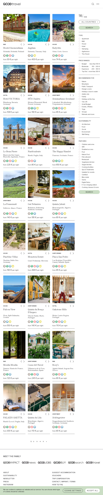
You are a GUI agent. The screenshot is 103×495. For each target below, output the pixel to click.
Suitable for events (88, 172)
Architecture (86, 124)
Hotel (83, 46)
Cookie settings (72, 490)
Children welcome (88, 144)
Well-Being (85, 134)
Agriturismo (86, 51)
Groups (84, 112)
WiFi (83, 147)
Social (84, 129)
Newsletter (8, 478)
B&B (83, 41)
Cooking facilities (87, 167)
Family (84, 96)
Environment (86, 132)
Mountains (85, 84)
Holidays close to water (90, 91)
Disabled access (87, 149)
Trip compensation (61, 478)
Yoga (83, 109)
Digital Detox (86, 182)
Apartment (85, 39)
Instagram (8, 484)
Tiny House (85, 54)
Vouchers (56, 475)
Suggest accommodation (63, 472)
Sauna (84, 180)
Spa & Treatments (88, 169)
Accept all (92, 490)
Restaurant (85, 159)
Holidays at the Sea (88, 99)
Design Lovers (87, 89)
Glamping (85, 49)
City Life (84, 102)
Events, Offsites (87, 107)
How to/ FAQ (57, 484)
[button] (98, 4)
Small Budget (86, 104)
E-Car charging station (89, 185)
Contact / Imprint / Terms (63, 481)
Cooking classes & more (90, 187)
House (84, 44)
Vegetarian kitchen (88, 162)
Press (6, 481)
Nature (84, 81)
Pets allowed (86, 157)
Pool (83, 152)
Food (83, 127)
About (6, 472)
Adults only (85, 94)
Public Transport (87, 86)
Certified (85, 175)
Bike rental (85, 177)
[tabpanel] (14, 28)
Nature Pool (86, 154)
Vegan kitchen (86, 164)
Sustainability (10, 475)
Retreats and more (88, 114)
